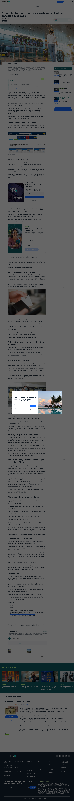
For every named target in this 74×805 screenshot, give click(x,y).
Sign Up (33, 405)
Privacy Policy (16, 410)
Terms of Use (20, 409)
